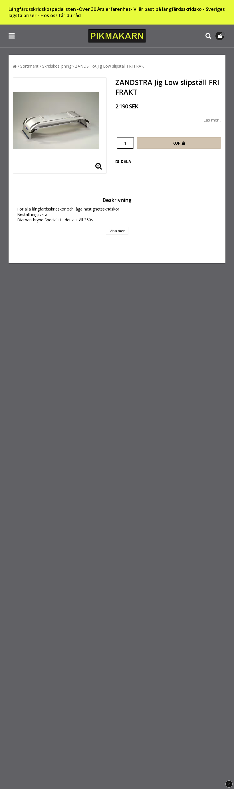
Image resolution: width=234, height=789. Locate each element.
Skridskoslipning (56, 66)
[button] (220, 36)
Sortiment (29, 66)
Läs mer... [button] (212, 120)
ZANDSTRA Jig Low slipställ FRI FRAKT (110, 66)
